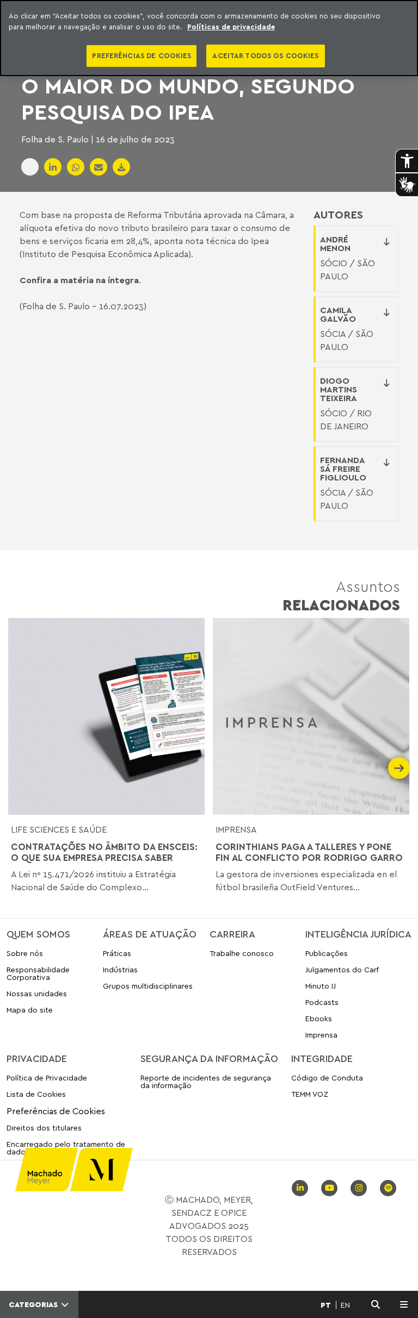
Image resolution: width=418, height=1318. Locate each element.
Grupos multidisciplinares (148, 985)
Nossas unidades (37, 993)
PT (326, 1305)
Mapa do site (30, 1010)
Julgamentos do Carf (342, 969)
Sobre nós (25, 954)
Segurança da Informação (209, 1058)
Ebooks (318, 1018)
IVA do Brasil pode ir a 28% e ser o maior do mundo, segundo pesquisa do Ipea (206, 85)
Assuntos (341, 595)
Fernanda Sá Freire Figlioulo (343, 468)
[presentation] (19, 768)
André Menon (335, 243)
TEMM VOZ (309, 1093)
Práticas (117, 954)
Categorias (34, 1304)
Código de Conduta (327, 1078)
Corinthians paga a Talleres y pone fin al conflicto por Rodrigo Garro (309, 852)
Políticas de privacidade (231, 26)
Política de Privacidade (47, 1078)
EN (345, 1305)
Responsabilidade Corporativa (38, 973)
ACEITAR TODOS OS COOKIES (265, 55)
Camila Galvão (338, 314)
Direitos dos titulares (44, 1127)
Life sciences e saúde (59, 829)
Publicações (326, 954)
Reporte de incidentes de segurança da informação (205, 1082)
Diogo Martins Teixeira (338, 389)
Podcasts (322, 1002)
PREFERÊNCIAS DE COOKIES (141, 55)
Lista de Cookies (36, 1093)
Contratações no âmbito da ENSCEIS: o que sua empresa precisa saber (104, 852)
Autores (338, 214)
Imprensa (236, 829)
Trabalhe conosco (242, 954)
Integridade (322, 1058)
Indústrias (120, 969)
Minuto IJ (320, 985)
